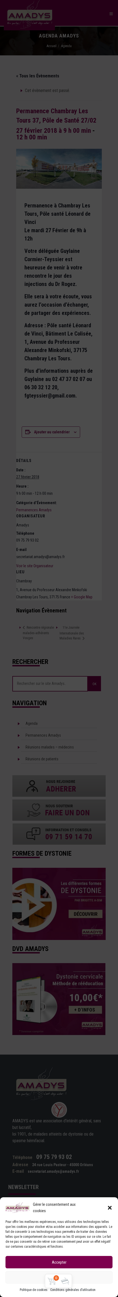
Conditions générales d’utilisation (72, 1290)
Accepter (59, 1262)
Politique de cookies (33, 1290)
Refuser (59, 1277)
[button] (110, 1207)
